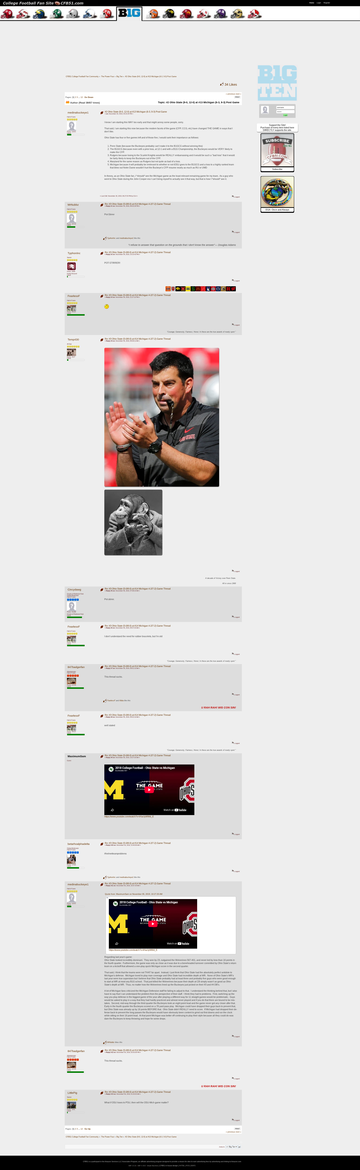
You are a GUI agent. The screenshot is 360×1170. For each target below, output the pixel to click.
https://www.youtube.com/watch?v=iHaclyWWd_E (129, 816)
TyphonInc (111, 238)
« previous (230, 94)
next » (238, 94)
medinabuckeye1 (78, 112)
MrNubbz (73, 204)
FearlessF (74, 296)
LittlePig (72, 1092)
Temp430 (73, 339)
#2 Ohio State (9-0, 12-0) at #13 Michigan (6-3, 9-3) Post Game (136, 112)
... (79, 97)
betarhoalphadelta (79, 843)
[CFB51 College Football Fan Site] (180, 3)
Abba (121, 700)
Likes (231, 84)
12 (82, 97)
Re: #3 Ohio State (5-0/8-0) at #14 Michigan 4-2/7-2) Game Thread (138, 204)
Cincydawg (74, 589)
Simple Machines (152, 1165)
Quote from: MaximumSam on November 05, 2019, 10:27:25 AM (133, 894)
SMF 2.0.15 (132, 1165)
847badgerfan (76, 667)
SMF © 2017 (142, 1165)
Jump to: (222, 1147)
